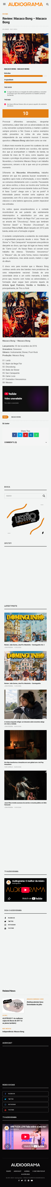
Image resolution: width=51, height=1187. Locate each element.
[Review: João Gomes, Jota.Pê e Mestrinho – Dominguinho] (25, 665)
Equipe (8, 1171)
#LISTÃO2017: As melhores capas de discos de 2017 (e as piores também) (12, 1020)
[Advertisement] (25, 839)
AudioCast (17, 1171)
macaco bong (16, 417)
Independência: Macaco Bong (13, 1032)
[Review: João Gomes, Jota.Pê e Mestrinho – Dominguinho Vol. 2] (25, 627)
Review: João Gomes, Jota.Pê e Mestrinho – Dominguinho (22, 683)
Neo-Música (6, 1028)
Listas (4, 1015)
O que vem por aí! (39, 1171)
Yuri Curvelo (8, 767)
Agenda (27, 1171)
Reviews (5, 14)
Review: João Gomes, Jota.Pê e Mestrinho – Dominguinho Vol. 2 (24, 645)
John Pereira (8, 647)
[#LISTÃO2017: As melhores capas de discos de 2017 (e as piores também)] (13, 1006)
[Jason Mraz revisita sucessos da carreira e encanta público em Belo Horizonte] (25, 785)
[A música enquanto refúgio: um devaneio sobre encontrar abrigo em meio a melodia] (25, 704)
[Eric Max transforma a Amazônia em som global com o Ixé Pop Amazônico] (25, 744)
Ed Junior (5, 29)
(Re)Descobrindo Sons (35, 999)
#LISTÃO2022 (25, 1174)
